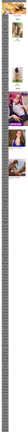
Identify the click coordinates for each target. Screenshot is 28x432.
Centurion (5, 119)
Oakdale (5, 330)
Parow (5, 342)
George (5, 180)
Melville (5, 266)
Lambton (5, 246)
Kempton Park (5, 226)
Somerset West (5, 426)
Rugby (5, 401)
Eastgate (5, 154)
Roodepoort (5, 389)
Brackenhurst (5, 84)
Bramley (5, 89)
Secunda (5, 421)
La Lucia (5, 243)
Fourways (5, 174)
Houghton (5, 213)
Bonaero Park (5, 72)
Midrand (5, 277)
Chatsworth (5, 125)
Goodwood (5, 191)
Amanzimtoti (5, 32)
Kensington (5, 231)
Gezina (5, 185)
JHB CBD (5, 218)
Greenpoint (5, 194)
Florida (5, 171)
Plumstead (5, 352)
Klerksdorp (5, 240)
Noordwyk (5, 315)
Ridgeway (5, 378)
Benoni (5, 52)
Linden (5, 251)
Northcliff (5, 320)
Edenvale (5, 157)
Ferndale (5, 168)
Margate (5, 260)
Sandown (5, 412)
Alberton (5, 25)
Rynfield (5, 409)
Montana (5, 286)
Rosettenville (5, 398)
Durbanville (5, 148)
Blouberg (5, 66)
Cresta (5, 134)
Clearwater (5, 128)
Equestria (5, 160)
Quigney (5, 366)
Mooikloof (5, 289)
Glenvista (5, 188)
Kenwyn (5, 234)
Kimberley (5, 237)
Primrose (5, 363)
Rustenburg (5, 406)
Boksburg (5, 69)
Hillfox (5, 207)
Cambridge (5, 106)
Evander (5, 162)
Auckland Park (5, 38)
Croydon (5, 137)
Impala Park (5, 216)
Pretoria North (5, 360)
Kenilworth (5, 228)
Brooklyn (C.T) (5, 92)
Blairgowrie (5, 61)
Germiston (5, 183)
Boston (5, 75)
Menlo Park (5, 269)
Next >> (18, 19)
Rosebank (5, 395)
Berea (5, 55)
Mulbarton (5, 300)
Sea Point (5, 418)
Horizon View (5, 210)
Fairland (5, 165)
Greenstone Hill (5, 197)
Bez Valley (5, 58)
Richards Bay (5, 375)
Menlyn (5, 271)
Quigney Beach (5, 369)
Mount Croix (5, 294)
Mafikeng (5, 257)
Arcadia (5, 35)
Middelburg (5, 274)
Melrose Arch (5, 263)
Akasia (5, 22)
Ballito (5, 40)
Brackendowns (5, 78)
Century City (5, 122)
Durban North (5, 145)
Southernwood (5, 429)
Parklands (5, 339)
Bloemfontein (5, 63)
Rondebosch (5, 386)
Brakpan (5, 86)
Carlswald (5, 117)
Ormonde (5, 336)
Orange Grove (5, 333)
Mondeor (5, 283)
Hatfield (5, 204)
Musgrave (5, 303)
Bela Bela (5, 46)
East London (5, 151)
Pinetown (5, 349)
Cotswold (5, 131)
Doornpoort (5, 142)
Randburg (5, 372)
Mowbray (5, 297)
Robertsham (5, 383)
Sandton (5, 415)
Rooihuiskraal (5, 392)
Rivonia (5, 381)
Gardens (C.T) (5, 177)
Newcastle (5, 309)
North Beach (5, 317)
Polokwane (5, 355)
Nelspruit (5, 306)
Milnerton (5, 280)
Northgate (5, 323)
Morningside (5, 292)
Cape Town (5, 109)
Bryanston (5, 99)
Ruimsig (5, 404)
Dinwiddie (5, 139)
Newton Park (5, 312)
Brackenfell (5, 81)
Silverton (5, 424)
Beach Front (5, 43)
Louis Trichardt (5, 254)
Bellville (5, 49)
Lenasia (5, 249)
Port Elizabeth (5, 358)
